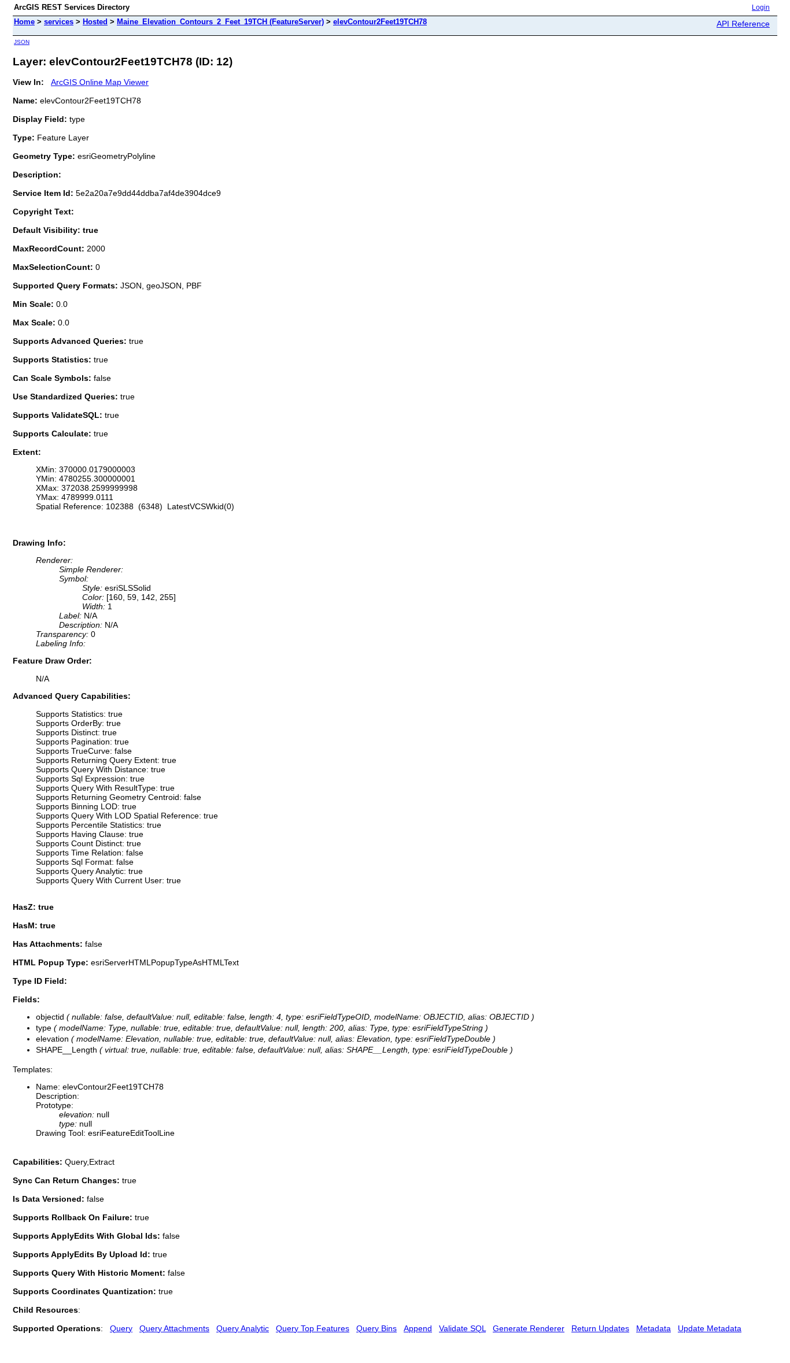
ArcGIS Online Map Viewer (100, 82)
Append (418, 1328)
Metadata (653, 1328)
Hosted (95, 21)
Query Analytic (242, 1328)
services (58, 21)
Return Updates (600, 1328)
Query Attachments (174, 1328)
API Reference (743, 23)
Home (24, 21)
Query (121, 1328)
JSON (21, 42)
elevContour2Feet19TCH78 (380, 21)
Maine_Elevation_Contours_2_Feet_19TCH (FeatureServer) (220, 21)
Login (761, 7)
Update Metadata (709, 1328)
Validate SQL (462, 1328)
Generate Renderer (528, 1328)
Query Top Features (312, 1328)
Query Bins (376, 1328)
